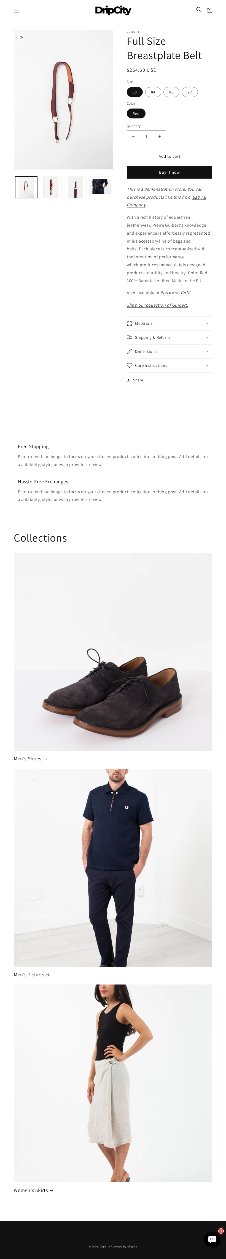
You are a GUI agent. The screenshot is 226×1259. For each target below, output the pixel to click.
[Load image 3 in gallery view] (75, 187)
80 (135, 92)
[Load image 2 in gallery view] (51, 187)
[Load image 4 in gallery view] (100, 187)
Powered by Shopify (124, 1246)
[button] (16, 10)
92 (190, 92)
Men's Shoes (27, 758)
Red (136, 113)
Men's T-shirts (29, 974)
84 (153, 92)
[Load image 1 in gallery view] (26, 187)
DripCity (104, 1246)
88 (171, 92)
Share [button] (138, 380)
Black (165, 293)
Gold (185, 293)
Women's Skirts (31, 1190)
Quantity (134, 125)
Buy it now (169, 172)
